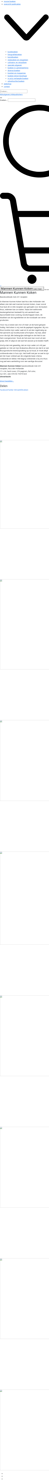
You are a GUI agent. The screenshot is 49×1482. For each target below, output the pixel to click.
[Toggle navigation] (1, 97)
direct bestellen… (7, 381)
